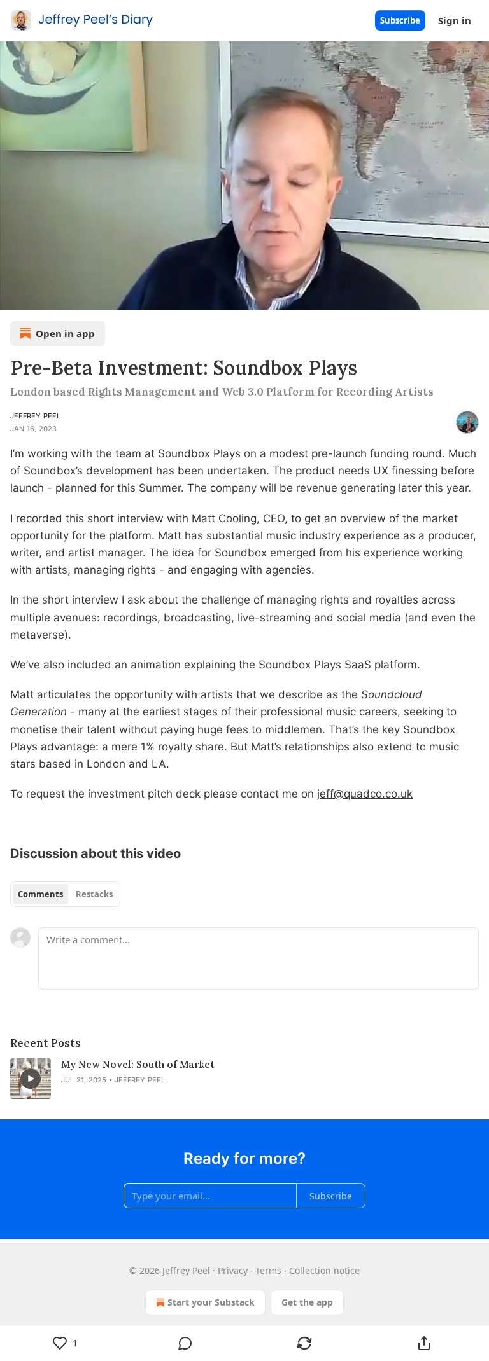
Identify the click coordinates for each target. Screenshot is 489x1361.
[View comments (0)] (185, 1343)
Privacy (233, 1270)
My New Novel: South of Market (138, 1064)
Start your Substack (211, 1302)
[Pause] (14, 296)
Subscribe (400, 20)
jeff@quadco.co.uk (365, 793)
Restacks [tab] (94, 894)
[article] (244, 1078)
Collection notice (324, 1270)
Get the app (307, 1302)
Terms (268, 1270)
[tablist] (65, 894)
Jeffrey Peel (35, 415)
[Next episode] (42, 296)
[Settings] (475, 296)
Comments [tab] (40, 894)
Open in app (65, 333)
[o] (30, 1078)
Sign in (454, 20)
